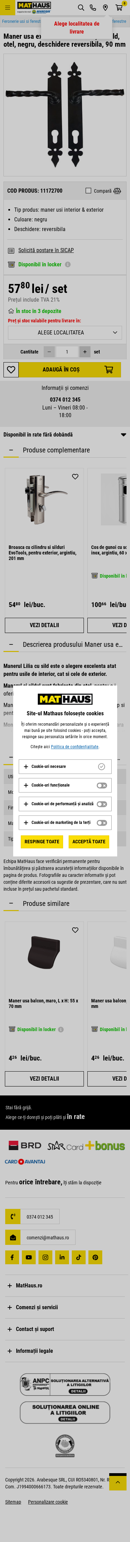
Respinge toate (42, 841)
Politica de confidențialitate (74, 746)
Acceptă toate (88, 841)
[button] (44, 766)
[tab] (65, 766)
